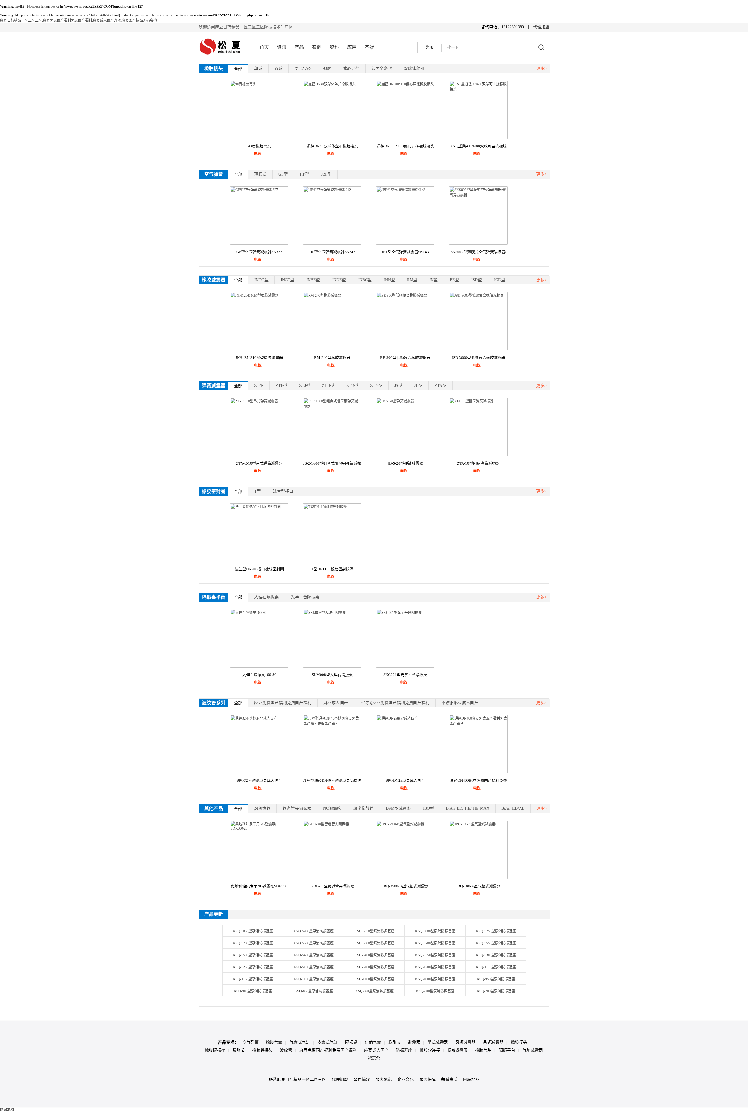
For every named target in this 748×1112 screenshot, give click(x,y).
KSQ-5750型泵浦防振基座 (496, 931)
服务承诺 (383, 1079)
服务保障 (427, 1079)
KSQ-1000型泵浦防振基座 (435, 979)
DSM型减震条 (398, 808)
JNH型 (389, 280)
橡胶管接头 (262, 1050)
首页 (264, 47)
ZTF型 (281, 385)
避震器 (414, 1042)
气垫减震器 (532, 1050)
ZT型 (259, 385)
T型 (257, 491)
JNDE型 (339, 280)
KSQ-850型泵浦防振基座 (314, 991)
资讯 (281, 47)
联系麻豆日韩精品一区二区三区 (297, 1079)
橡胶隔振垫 (215, 1050)
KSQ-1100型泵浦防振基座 (374, 979)
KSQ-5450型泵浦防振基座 (314, 955)
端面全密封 (381, 68)
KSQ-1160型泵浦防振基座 (253, 979)
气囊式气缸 (300, 1042)
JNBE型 (313, 280)
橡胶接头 (519, 1042)
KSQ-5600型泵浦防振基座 (374, 943)
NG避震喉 (332, 808)
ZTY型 (376, 385)
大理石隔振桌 (266, 597)
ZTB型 (352, 385)
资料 (334, 47)
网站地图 (471, 1079)
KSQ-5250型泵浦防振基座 (253, 967)
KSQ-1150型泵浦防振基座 (314, 979)
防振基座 (404, 1050)
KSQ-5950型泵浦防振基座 (253, 931)
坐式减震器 (437, 1042)
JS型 (398, 385)
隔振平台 (507, 1050)
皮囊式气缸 (327, 1042)
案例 (316, 47)
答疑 (369, 47)
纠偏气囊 (373, 1042)
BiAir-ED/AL (512, 808)
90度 (327, 68)
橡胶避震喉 (457, 1050)
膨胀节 (394, 1042)
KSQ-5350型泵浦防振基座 (435, 955)
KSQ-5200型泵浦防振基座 (435, 943)
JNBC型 (365, 280)
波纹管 (286, 1050)
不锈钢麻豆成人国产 (459, 703)
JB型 (418, 385)
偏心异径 (351, 68)
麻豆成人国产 (335, 703)
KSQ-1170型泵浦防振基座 (496, 967)
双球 (278, 68)
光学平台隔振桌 (305, 597)
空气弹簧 (250, 1042)
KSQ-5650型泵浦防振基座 (314, 943)
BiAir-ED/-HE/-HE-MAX (467, 808)
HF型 (304, 174)
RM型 (412, 280)
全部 (238, 69)
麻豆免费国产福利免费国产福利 (282, 703)
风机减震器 (465, 1042)
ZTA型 (440, 385)
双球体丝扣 (414, 68)
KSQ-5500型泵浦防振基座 (253, 955)
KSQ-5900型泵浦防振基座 (314, 931)
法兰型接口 (283, 491)
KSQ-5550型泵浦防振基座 (496, 943)
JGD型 (499, 280)
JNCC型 (287, 280)
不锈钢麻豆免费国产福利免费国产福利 (395, 703)
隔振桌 (351, 1042)
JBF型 (326, 174)
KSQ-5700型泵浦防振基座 (253, 943)
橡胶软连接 (430, 1050)
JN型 (433, 280)
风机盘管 (262, 808)
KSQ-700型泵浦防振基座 (496, 991)
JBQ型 (428, 808)
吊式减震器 (493, 1042)
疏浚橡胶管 (363, 808)
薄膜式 (260, 174)
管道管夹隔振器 (297, 808)
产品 (299, 47)
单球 (258, 68)
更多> (541, 68)
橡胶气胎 (483, 1050)
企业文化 (405, 1079)
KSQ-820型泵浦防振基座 (374, 991)
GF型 (283, 174)
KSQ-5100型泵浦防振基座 (374, 967)
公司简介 (362, 1079)
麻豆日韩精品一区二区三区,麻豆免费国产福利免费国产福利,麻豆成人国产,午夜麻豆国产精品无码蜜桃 (78, 20)
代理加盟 (541, 27)
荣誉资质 (449, 1079)
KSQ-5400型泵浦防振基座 (374, 955)
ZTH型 (328, 385)
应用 (351, 47)
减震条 (374, 1058)
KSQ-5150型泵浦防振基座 (314, 967)
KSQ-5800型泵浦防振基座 (435, 931)
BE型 (454, 280)
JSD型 (476, 280)
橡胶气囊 (274, 1042)
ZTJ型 (304, 385)
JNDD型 (261, 280)
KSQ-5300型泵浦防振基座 (496, 955)
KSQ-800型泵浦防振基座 (435, 991)
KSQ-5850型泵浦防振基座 (374, 931)
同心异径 (303, 68)
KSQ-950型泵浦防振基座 (496, 979)
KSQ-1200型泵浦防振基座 (435, 967)
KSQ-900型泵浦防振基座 (253, 991)
